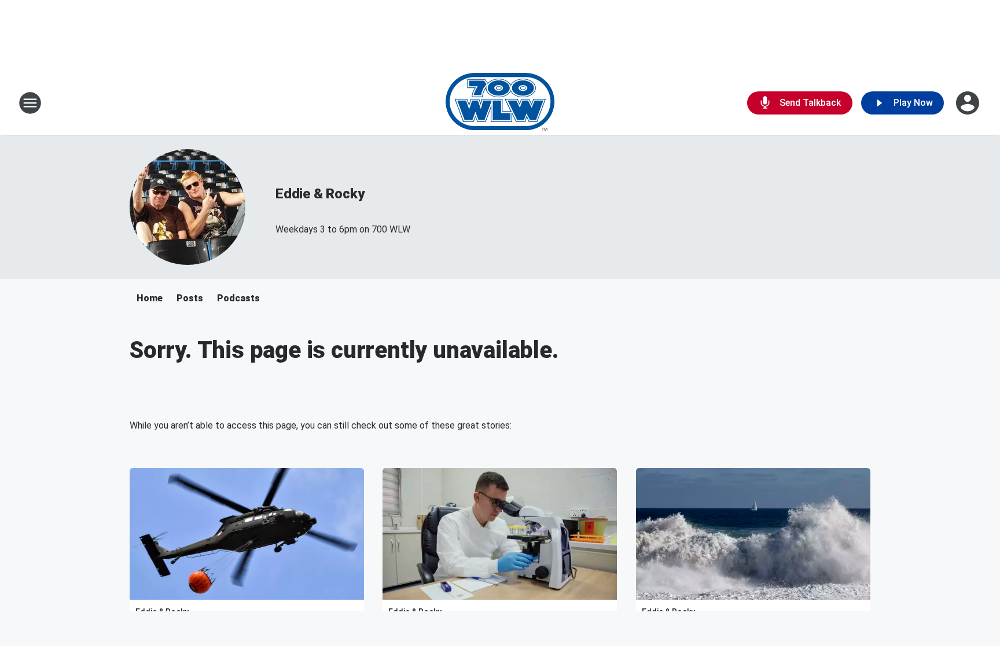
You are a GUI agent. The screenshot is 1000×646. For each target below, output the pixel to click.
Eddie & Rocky (319, 194)
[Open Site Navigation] (30, 103)
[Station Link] (500, 103)
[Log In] (968, 103)
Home (150, 298)
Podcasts (238, 298)
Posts (190, 298)
